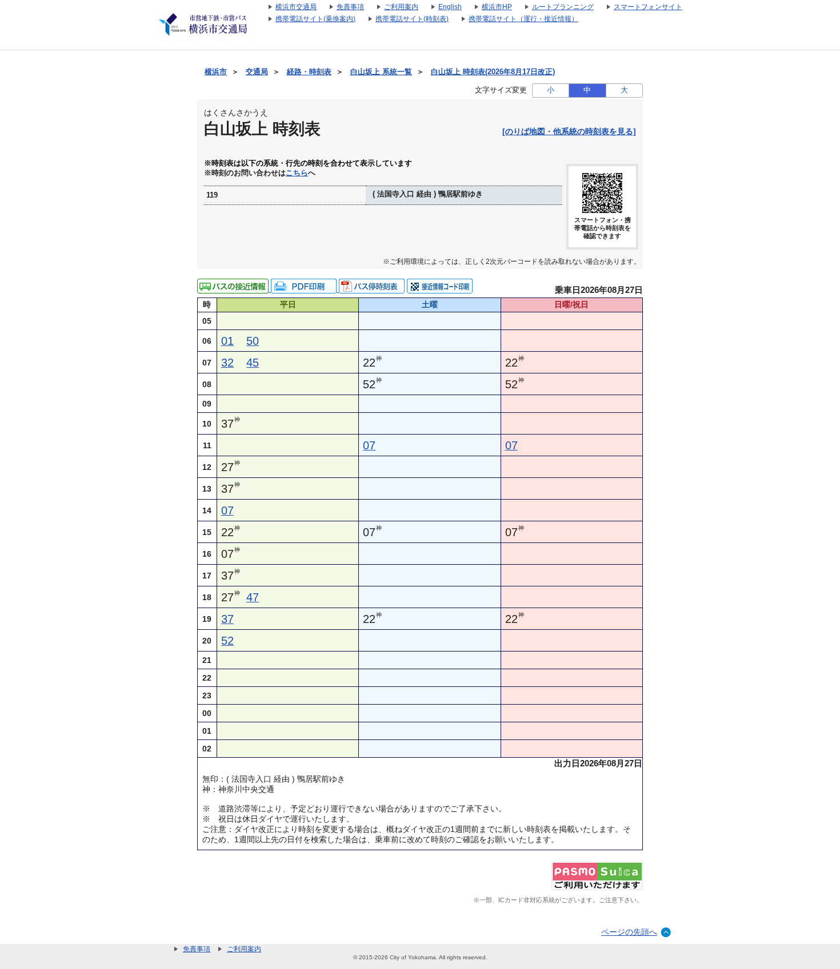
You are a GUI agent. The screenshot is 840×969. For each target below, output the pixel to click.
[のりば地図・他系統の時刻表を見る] (569, 131)
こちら (297, 173)
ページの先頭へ (629, 931)
